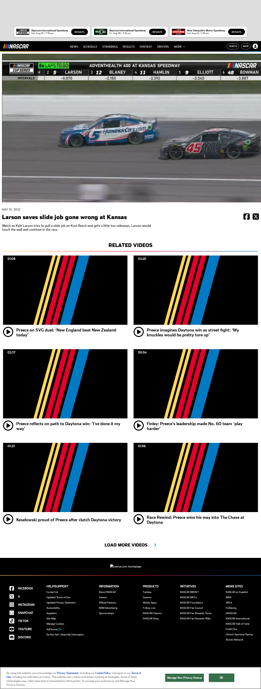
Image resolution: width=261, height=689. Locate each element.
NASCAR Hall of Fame (238, 623)
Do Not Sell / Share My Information (65, 634)
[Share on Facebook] (246, 217)
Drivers (163, 46)
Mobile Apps (150, 602)
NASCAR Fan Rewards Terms (195, 613)
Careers (103, 597)
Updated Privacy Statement (61, 602)
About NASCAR (107, 592)
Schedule (90, 46)
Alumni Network (234, 639)
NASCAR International (238, 618)
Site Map (51, 618)
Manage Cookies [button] (55, 623)
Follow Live (149, 608)
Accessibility (53, 608)
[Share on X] (256, 217)
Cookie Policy (103, 673)
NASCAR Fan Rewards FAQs (195, 618)
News (74, 46)
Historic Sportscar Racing (239, 634)
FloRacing (231, 608)
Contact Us (52, 592)
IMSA (228, 597)
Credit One (231, 629)
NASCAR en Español (237, 592)
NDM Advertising (108, 608)
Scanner (147, 597)
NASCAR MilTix (188, 597)
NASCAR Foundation (191, 602)
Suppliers (51, 613)
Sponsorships (106, 613)
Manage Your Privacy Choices (184, 677)
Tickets (233, 46)
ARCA (229, 602)
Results (79, 32)
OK (221, 677)
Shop (246, 46)
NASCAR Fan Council (191, 608)
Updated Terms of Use (58, 597)
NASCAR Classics (152, 613)
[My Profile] (255, 46)
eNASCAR (231, 613)
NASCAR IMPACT (189, 592)
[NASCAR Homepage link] (130, 563)
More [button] (178, 46)
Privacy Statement (68, 673)
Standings (110, 46)
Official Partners (107, 602)
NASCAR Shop (151, 618)
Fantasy (146, 46)
